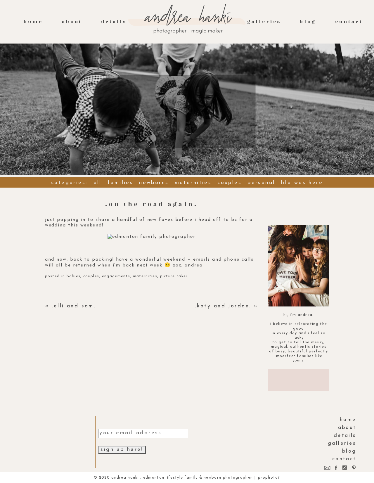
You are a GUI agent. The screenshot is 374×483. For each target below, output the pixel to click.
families (120, 183)
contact (349, 21)
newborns (154, 183)
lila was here (302, 183)
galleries (264, 21)
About (72, 21)
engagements (116, 276)
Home (33, 21)
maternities (193, 183)
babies (74, 276)
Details (114, 21)
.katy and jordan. (223, 306)
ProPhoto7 (269, 477)
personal (261, 183)
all (98, 183)
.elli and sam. (74, 306)
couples (229, 183)
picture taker (174, 276)
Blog (308, 21)
